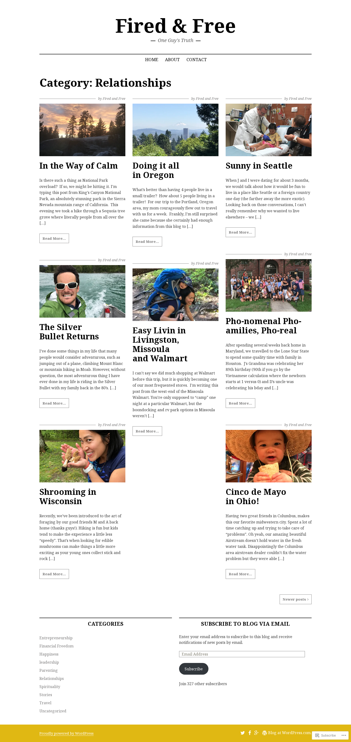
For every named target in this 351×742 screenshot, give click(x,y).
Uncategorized (52, 711)
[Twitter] (242, 732)
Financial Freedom (56, 646)
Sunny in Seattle (259, 165)
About (172, 59)
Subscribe (194, 669)
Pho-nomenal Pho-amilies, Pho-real (263, 325)
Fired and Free (114, 98)
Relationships (51, 678)
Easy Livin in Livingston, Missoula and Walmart (160, 344)
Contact (196, 59)
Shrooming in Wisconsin (67, 496)
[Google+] (256, 732)
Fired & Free (175, 25)
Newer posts (294, 599)
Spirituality (49, 686)
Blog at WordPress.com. (290, 732)
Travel (45, 702)
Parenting (48, 670)
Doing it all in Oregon (156, 170)
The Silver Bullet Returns (69, 331)
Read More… (54, 238)
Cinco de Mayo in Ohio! (256, 496)
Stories (45, 694)
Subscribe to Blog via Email (245, 623)
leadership (49, 662)
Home (151, 59)
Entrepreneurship (56, 638)
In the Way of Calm (78, 165)
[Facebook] (249, 732)
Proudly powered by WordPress (66, 733)
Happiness (48, 654)
